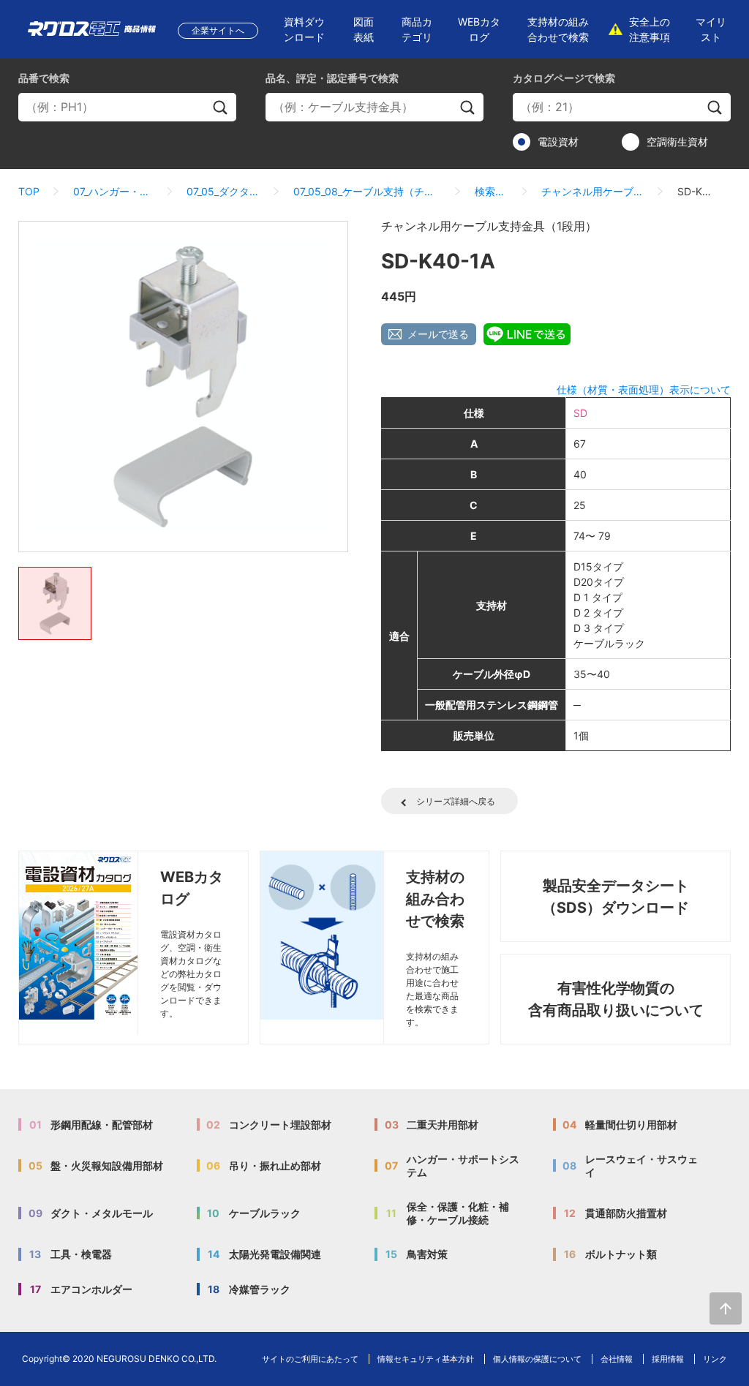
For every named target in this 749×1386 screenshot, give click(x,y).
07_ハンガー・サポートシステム (113, 191)
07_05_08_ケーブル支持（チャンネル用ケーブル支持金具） (367, 191)
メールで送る (438, 334)
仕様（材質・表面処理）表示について (644, 389)
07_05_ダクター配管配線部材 (223, 191)
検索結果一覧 (491, 191)
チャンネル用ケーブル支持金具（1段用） (592, 191)
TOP (28, 191)
